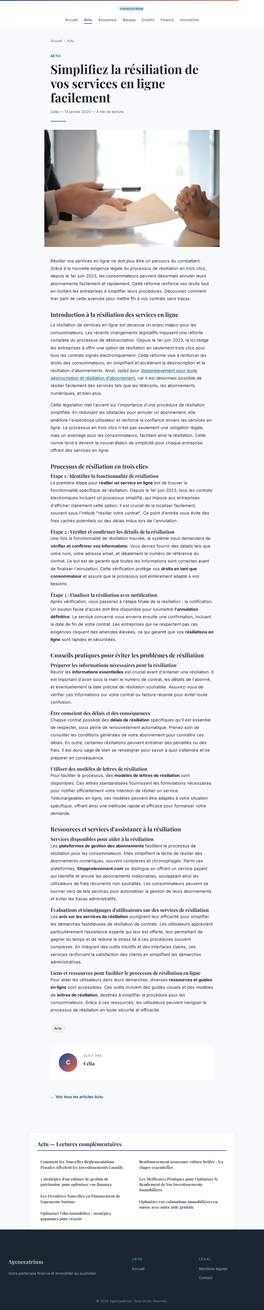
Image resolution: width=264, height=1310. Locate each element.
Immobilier (189, 20)
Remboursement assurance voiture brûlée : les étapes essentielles (181, 1164)
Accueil (71, 20)
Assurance (107, 20)
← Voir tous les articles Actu (77, 1096)
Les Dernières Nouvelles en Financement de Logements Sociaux (80, 1198)
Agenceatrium (25, 1261)
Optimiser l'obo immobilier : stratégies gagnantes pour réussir (75, 1216)
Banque (129, 20)
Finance (167, 20)
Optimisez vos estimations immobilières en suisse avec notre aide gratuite (178, 1204)
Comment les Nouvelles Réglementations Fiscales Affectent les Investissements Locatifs (81, 1164)
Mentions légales (213, 1268)
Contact (205, 1277)
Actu (88, 20)
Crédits (148, 20)
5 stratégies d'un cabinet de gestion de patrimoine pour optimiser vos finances (76, 1181)
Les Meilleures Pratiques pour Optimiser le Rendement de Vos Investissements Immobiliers (178, 1184)
